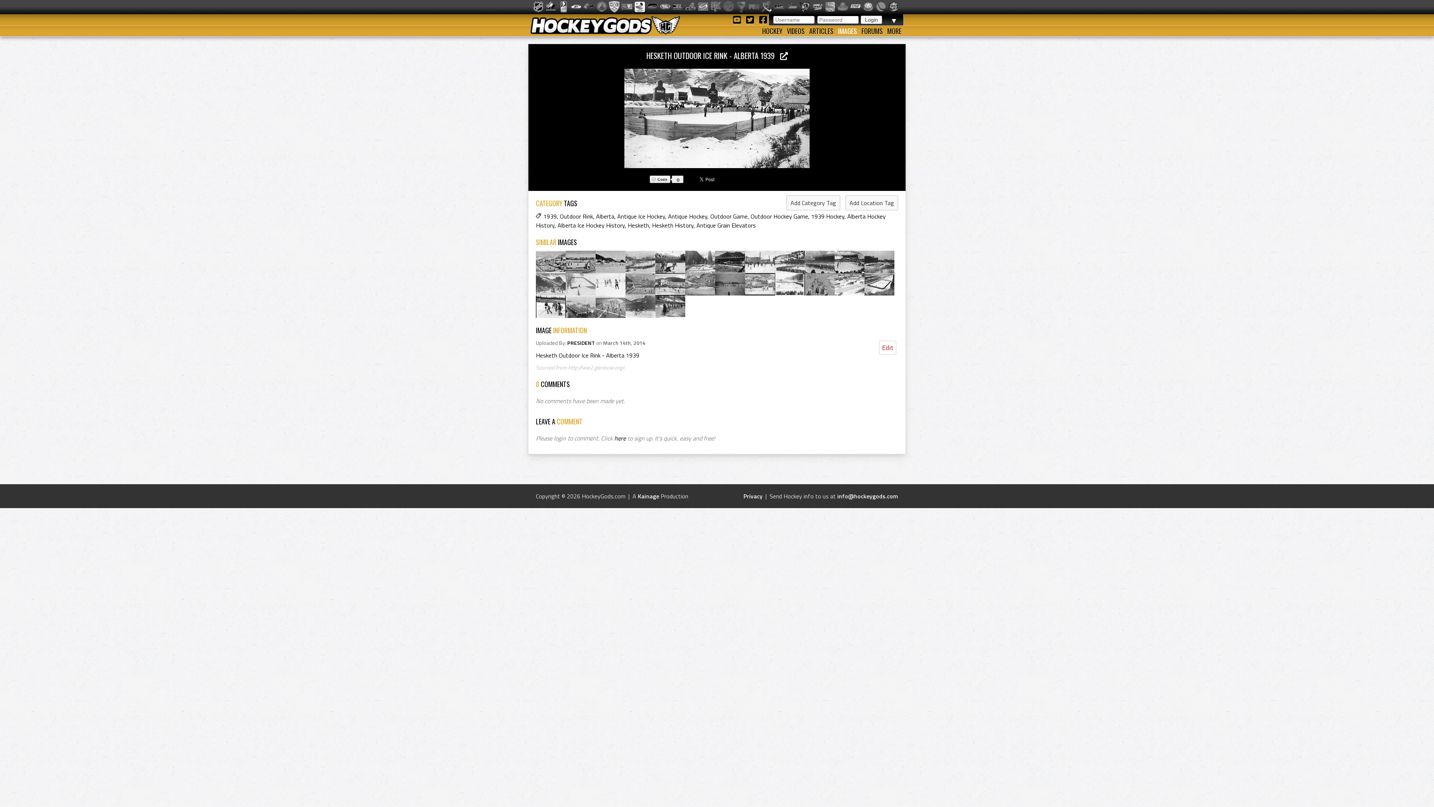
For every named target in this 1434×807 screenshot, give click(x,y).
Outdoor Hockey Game (779, 216)
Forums (872, 31)
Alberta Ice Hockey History (591, 225)
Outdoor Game (729, 216)
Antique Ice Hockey (641, 216)
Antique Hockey (687, 216)
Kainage (648, 496)
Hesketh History (672, 225)
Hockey (772, 31)
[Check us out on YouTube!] (738, 19)
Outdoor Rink (576, 216)
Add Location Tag (872, 202)
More (894, 31)
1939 (550, 216)
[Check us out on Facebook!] (763, 19)
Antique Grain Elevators (726, 225)
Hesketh (638, 225)
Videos (796, 31)
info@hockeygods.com (867, 496)
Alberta (605, 216)
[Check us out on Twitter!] (751, 19)
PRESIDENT (581, 343)
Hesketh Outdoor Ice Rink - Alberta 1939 (713, 55)
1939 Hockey (827, 216)
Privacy (753, 496)
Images (847, 31)
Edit (887, 348)
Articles (821, 31)
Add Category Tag (813, 202)
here (620, 438)
